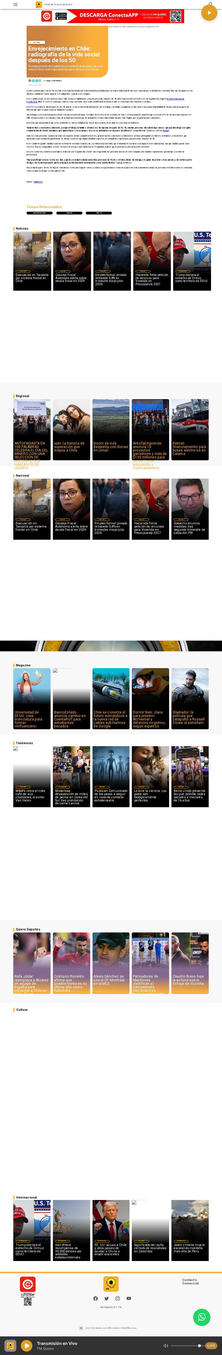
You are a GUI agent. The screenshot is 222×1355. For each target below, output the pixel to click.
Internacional (183, 271)
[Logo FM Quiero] (38, 4)
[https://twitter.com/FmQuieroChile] (106, 1300)
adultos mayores (39, 213)
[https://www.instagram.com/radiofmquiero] (117, 1300)
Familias (69, 213)
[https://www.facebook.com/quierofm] (95, 1298)
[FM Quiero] (15, 4)
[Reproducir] (209, 13)
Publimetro (38, 182)
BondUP (166, 131)
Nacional (36, 42)
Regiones (23, 271)
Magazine (23, 787)
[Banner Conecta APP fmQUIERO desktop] (111, 16)
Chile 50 (99, 213)
